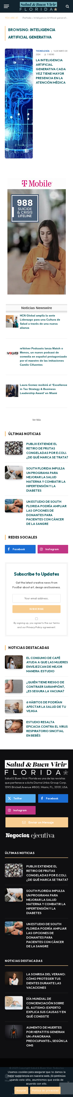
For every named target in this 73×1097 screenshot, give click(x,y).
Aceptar (21, 1090)
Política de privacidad (45, 1090)
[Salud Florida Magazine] (38, 6)
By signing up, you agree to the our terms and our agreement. (37, 624)
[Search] (67, 6)
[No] (68, 1082)
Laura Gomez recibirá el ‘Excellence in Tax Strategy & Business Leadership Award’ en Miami (43, 389)
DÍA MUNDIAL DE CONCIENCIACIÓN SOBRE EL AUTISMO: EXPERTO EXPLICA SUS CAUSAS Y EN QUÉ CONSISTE (46, 1007)
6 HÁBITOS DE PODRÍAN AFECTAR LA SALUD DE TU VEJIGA (46, 706)
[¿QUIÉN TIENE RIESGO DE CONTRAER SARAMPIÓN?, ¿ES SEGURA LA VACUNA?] (14, 686)
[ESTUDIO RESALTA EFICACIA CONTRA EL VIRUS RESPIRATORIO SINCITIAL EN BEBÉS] (14, 726)
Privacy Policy (34, 627)
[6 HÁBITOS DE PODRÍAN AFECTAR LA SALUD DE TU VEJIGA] (14, 706)
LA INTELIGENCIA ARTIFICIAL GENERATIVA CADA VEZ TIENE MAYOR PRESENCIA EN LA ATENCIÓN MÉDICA (51, 71)
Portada (27, 17)
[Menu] (6, 6)
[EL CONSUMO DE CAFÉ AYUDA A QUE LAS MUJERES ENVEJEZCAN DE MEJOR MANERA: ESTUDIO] (14, 662)
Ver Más (36, 420)
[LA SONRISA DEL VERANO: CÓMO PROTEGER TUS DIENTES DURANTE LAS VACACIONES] (14, 978)
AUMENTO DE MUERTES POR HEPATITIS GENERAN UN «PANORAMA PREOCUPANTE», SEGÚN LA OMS (47, 1036)
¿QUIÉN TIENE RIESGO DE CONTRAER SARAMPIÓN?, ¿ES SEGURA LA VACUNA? (45, 686)
